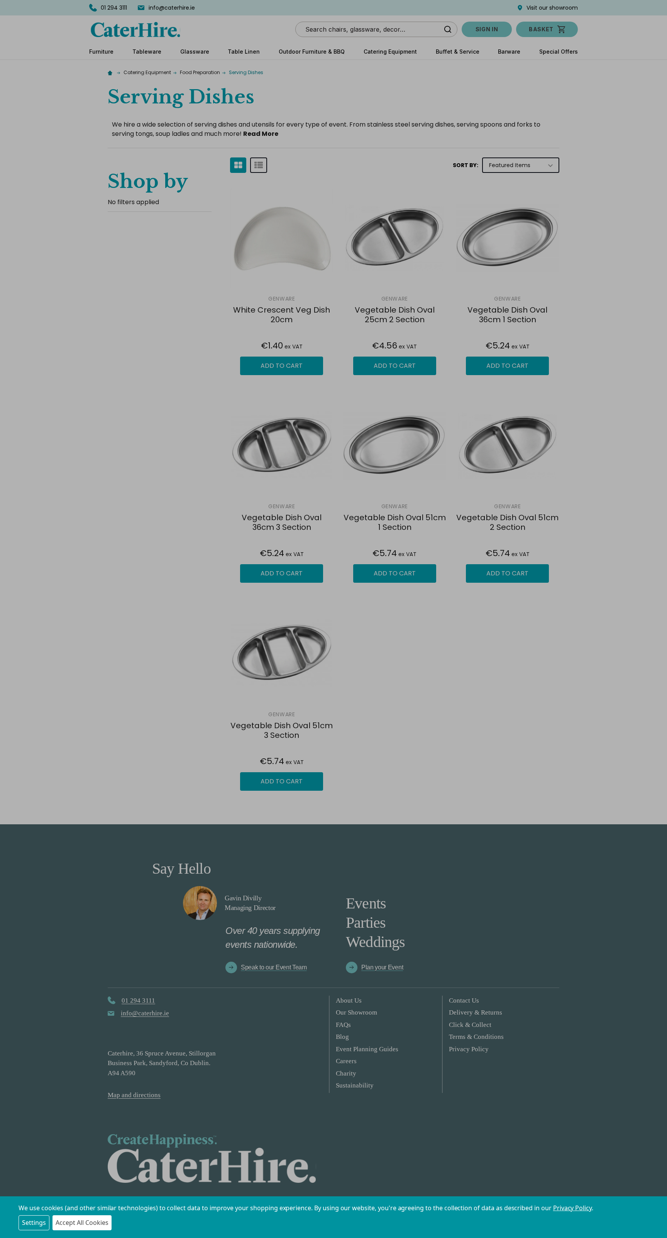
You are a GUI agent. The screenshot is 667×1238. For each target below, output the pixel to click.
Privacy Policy (572, 1208)
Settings (34, 1222)
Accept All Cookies (82, 1222)
